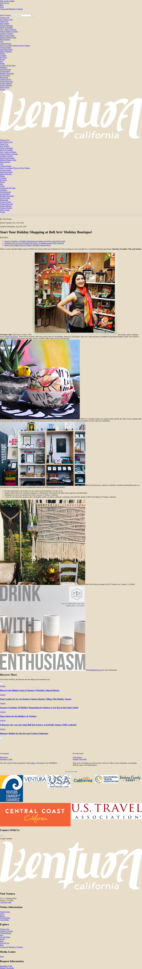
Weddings (3, 67)
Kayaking (3, 57)
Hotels (2, 63)
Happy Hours (5, 87)
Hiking (2, 53)
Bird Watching (5, 39)
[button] (71, 215)
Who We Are (4, 3)
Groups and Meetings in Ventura (11, 9)
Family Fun (4, 22)
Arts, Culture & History (8, 30)
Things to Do (4, 18)
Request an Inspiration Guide (6, 758)
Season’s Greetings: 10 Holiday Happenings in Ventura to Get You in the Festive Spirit (34, 241)
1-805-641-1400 (5, 902)
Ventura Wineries (6, 85)
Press (2, 7)
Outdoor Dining (5, 79)
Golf (1, 41)
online (33, 763)
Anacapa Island (5, 47)
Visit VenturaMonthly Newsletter (80, 758)
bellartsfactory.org (95, 670)
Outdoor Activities (6, 34)
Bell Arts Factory (12, 337)
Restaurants (4, 77)
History (2, 916)
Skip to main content (7, 1)
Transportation (5, 71)
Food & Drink (5, 75)
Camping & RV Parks (7, 65)
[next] (1, 683)
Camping (3, 55)
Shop (2, 941)
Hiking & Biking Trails (8, 37)
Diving (2, 59)
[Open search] (1, 13)
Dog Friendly (4, 24)
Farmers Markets (6, 83)
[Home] (71, 138)
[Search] (33, 15)
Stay (1, 61)
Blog (1, 5)
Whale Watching (6, 51)
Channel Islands (5, 43)
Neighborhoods (5, 69)
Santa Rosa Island (6, 49)
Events (2, 89)
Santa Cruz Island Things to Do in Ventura (15, 45)
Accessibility (4, 920)
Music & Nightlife (6, 28)
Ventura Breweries (6, 81)
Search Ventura (5, 15)
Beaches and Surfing (7, 35)
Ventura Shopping (6, 26)
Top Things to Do (6, 20)
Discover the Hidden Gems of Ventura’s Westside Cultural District (27, 245)
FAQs (2, 914)
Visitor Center (5, 912)
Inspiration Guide (6, 966)
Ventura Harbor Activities (9, 32)
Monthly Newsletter (7, 73)
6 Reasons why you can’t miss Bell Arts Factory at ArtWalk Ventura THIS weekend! (34, 243)
